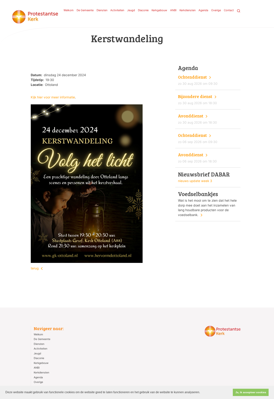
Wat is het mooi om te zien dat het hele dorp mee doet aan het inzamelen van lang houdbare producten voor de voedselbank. (207, 204)
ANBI (173, 10)
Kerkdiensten (187, 10)
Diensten (102, 10)
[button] (201, 392)
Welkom (69, 10)
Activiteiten (117, 10)
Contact (229, 10)
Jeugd (131, 10)
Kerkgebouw (159, 10)
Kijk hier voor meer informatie (53, 97)
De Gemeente (85, 10)
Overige (216, 10)
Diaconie (143, 10)
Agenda (203, 10)
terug (35, 268)
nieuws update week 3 (195, 181)
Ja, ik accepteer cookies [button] (250, 392)
